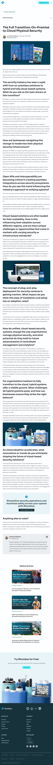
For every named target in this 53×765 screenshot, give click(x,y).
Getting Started (5, 740)
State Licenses (4, 758)
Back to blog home (10, 11)
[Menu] (51, 3)
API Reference (4, 742)
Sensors (3, 724)
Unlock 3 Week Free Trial (26, 510)
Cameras (3, 719)
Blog (27, 724)
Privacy (12, 755)
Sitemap (12, 758)
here (16, 72)
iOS (29, 739)
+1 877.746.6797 (4, 755)
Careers (28, 728)
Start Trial (26, 667)
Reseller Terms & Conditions (37, 755)
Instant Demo (4, 728)
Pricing (3, 726)
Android (30, 742)
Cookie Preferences (20, 758)
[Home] (6, 708)
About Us (28, 719)
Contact (28, 731)
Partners (28, 722)
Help (2, 738)
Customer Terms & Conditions (22, 755)
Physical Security (12, 37)
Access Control (5, 722)
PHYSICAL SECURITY (17, 585)
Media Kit (28, 726)
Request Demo (44, 2)
